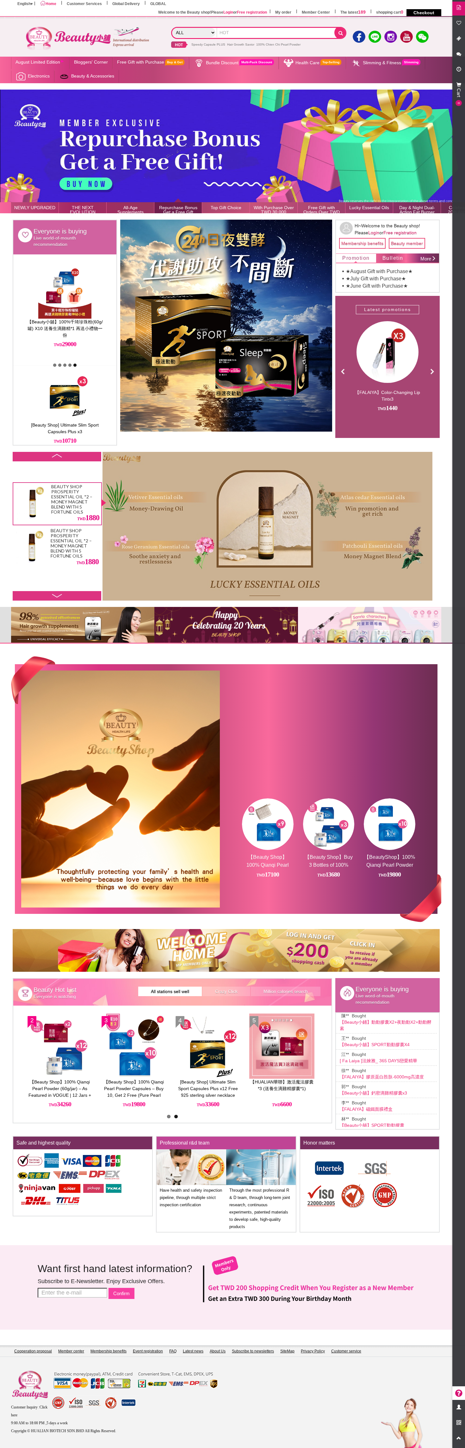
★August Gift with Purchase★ (379, 271)
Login (228, 12)
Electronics (39, 75)
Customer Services (84, 4)
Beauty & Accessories (92, 75)
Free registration (252, 12)
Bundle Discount (239, 62)
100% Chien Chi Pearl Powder (278, 44)
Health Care (317, 62)
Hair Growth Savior (240, 44)
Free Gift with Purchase (150, 62)
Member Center (316, 12)
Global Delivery (126, 4)
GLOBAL (158, 4)
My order (283, 12)
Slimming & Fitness (390, 62)
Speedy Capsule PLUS (208, 44)
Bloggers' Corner (91, 62)
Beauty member (407, 243)
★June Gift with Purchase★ (377, 286)
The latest (353, 12)
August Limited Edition (38, 62)
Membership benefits (362, 243)
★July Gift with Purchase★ (376, 278)
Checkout (423, 12)
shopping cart (389, 12)
